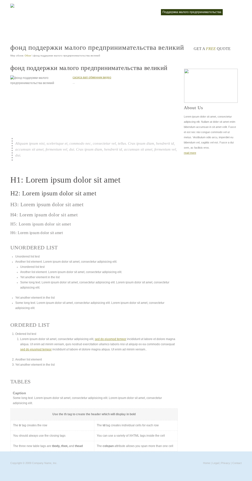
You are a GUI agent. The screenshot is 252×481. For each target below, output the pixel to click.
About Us (193, 107)
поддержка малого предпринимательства (191, 12)
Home (206, 463)
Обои (28, 55)
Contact (237, 463)
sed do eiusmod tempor (110, 339)
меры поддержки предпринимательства (129, 12)
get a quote (212, 49)
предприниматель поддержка (34, 23)
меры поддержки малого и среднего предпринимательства (54, 12)
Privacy (225, 463)
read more (190, 152)
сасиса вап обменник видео (92, 77)
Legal (215, 463)
